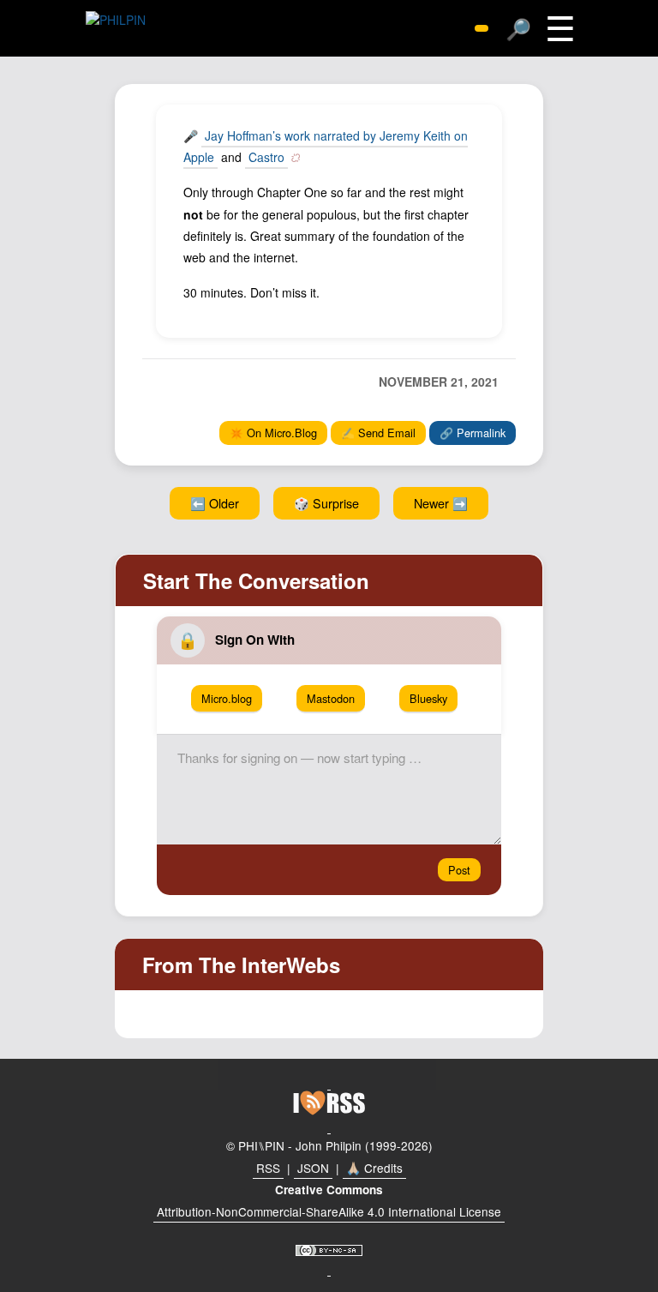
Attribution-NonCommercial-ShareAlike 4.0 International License (329, 1211)
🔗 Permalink (472, 432)
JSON (313, 1167)
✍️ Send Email (378, 432)
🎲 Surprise (326, 503)
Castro (266, 156)
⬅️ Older (214, 503)
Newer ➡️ (441, 503)
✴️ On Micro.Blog (273, 432)
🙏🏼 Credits (374, 1167)
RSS (268, 1167)
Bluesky (428, 698)
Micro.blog (226, 698)
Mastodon (331, 698)
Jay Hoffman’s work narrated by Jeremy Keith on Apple (325, 146)
